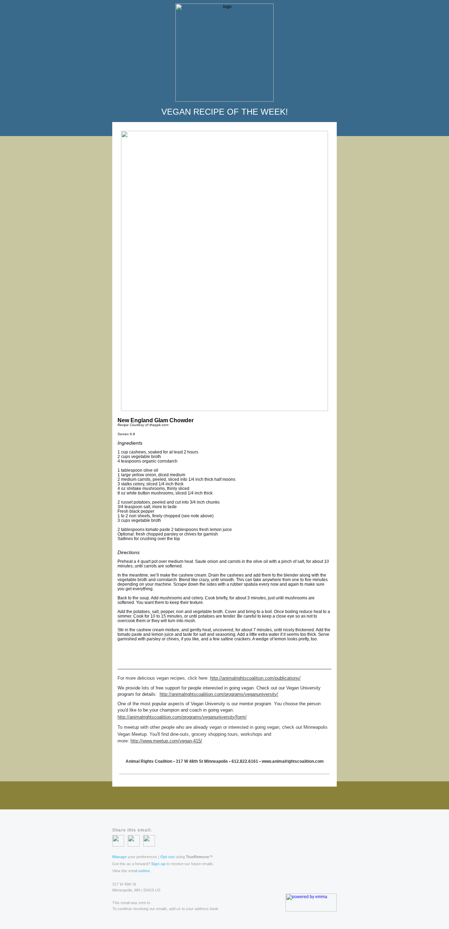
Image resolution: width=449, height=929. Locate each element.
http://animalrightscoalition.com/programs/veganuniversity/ (219, 694)
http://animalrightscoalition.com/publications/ (255, 678)
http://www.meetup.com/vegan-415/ (166, 740)
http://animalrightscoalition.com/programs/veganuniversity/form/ (182, 717)
